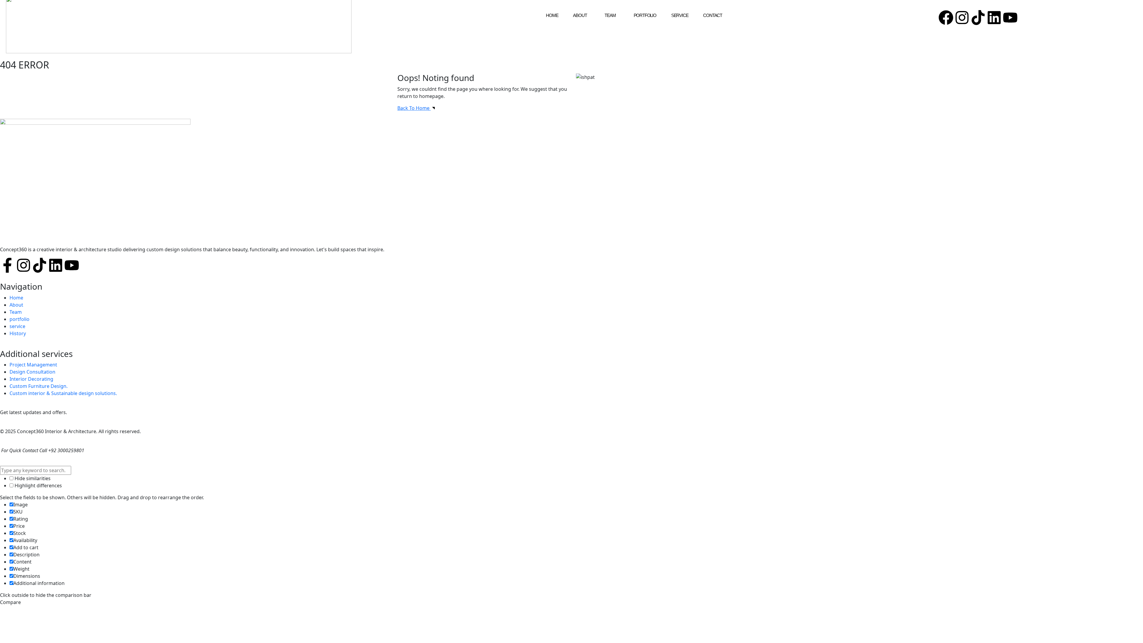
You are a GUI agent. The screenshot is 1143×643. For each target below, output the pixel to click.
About (580, 15)
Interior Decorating (31, 379)
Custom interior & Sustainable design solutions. (63, 393)
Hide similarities (32, 478)
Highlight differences (37, 485)
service (17, 326)
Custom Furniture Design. (39, 386)
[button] (581, 15)
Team (610, 15)
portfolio (19, 319)
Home (552, 15)
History (18, 333)
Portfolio (645, 15)
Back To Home (414, 108)
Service (679, 15)
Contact (712, 15)
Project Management (33, 364)
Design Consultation (32, 372)
